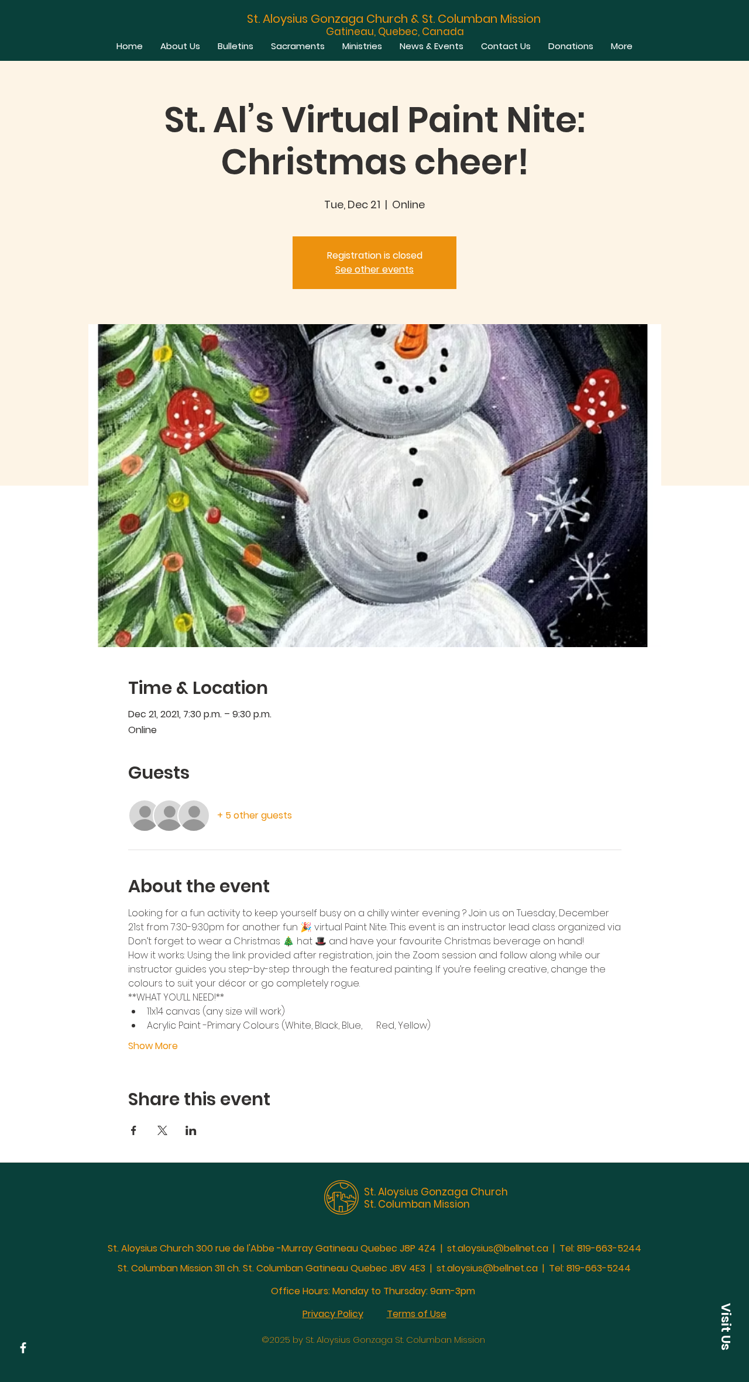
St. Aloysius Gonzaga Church (436, 1192)
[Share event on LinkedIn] (191, 1130)
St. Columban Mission (417, 1204)
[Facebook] (23, 1347)
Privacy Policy (333, 1314)
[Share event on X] (162, 1130)
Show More (153, 1046)
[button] (725, 1326)
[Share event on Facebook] (133, 1130)
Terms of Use (416, 1314)
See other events (374, 269)
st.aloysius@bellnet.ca (497, 1248)
